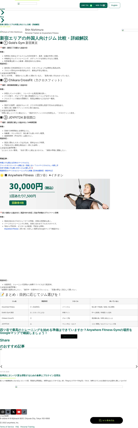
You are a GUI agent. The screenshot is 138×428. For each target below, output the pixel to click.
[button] (1, 366)
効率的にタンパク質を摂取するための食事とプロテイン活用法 (30, 375)
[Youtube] (19, 412)
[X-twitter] (13, 412)
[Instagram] (2, 412)
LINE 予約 (85, 5)
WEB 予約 (99, 5)
